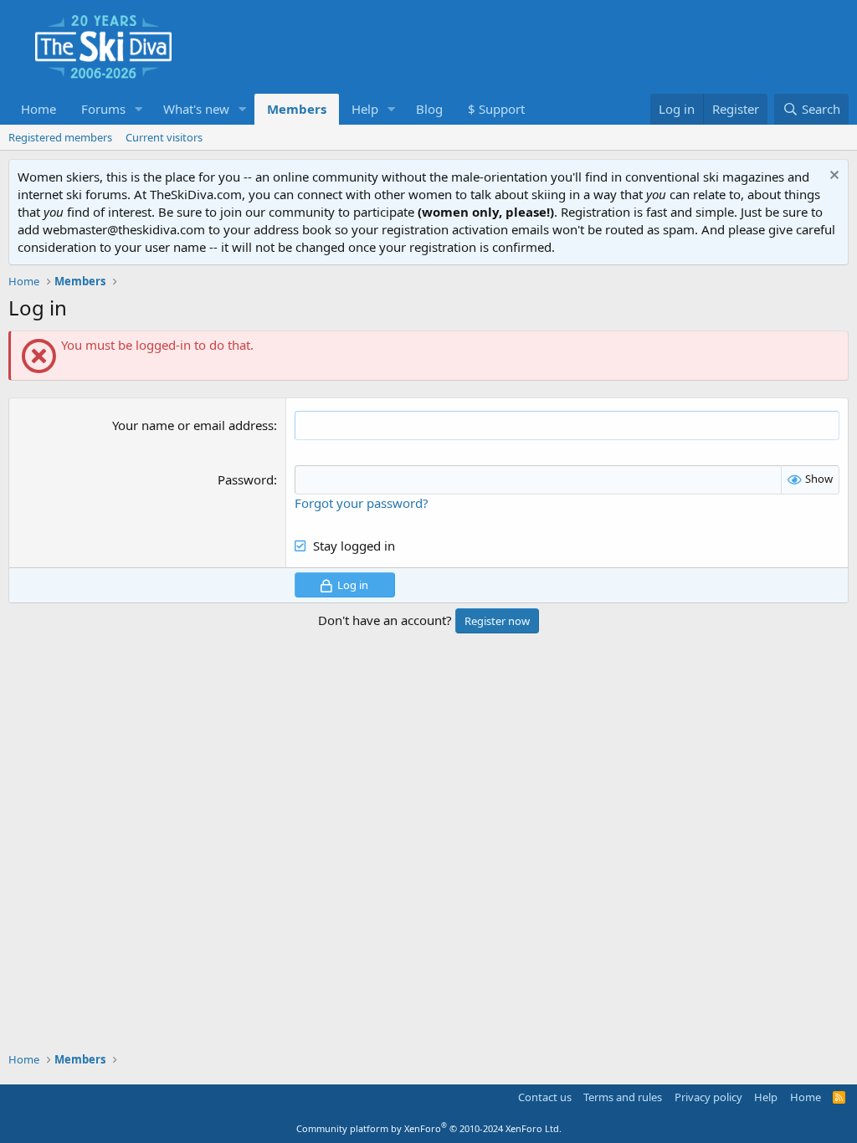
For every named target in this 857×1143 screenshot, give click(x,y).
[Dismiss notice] (832, 177)
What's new (196, 108)
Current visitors (164, 137)
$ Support (496, 108)
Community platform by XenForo (429, 1128)
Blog (429, 108)
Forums (103, 108)
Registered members (60, 137)
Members (296, 108)
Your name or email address (193, 425)
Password (246, 479)
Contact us (545, 1097)
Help (365, 108)
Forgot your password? (361, 503)
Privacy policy (708, 1097)
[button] (139, 109)
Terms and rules (622, 1097)
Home (38, 108)
